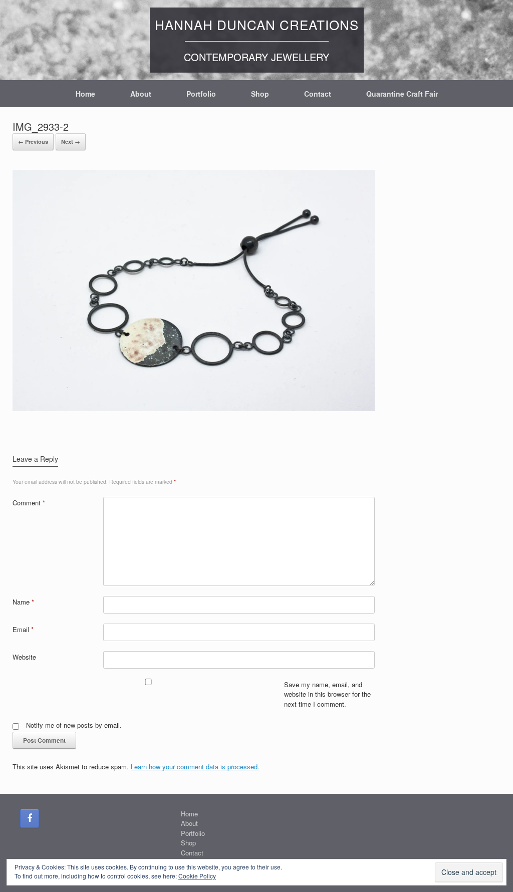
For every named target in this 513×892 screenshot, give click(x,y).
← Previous (33, 141)
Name (23, 602)
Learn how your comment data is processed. (195, 766)
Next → (70, 141)
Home (85, 94)
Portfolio (201, 94)
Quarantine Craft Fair (402, 94)
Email (23, 629)
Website (24, 657)
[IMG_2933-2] (194, 408)
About (140, 94)
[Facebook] (29, 818)
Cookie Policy (197, 875)
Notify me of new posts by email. (74, 725)
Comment (29, 502)
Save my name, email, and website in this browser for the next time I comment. (327, 694)
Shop (260, 94)
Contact (317, 94)
